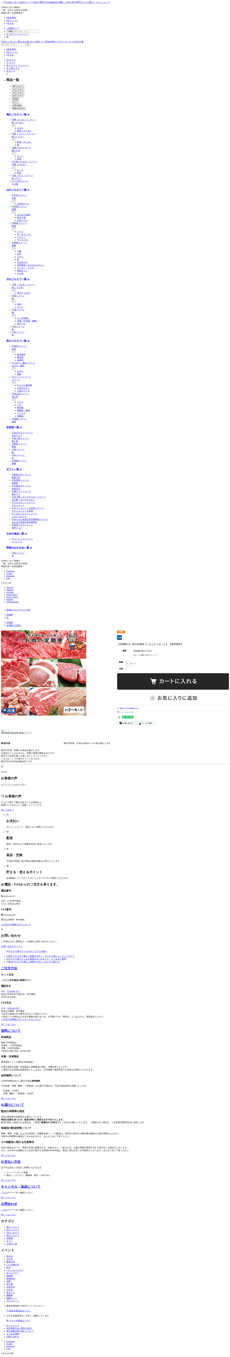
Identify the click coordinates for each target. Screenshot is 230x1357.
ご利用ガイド (12, 28)
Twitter (9, 573)
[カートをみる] (7, 37)
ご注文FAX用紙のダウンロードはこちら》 (21, 1019)
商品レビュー (25, 733)
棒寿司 (20, 357)
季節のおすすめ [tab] (19, 108)
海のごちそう (12, 1227)
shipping (10, 590)
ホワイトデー (12, 1273)
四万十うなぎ (23, 293)
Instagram (10, 576)
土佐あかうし (23, 204)
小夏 (19, 251)
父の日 (9, 1259)
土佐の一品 (11, 1244)
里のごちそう (12, 1235)
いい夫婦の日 (12, 1265)
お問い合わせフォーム (11, 946)
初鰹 (8, 1281)
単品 (19, 159)
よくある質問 (12, 1334)
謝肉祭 (9, 1276)
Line (8, 578)
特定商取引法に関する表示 (19, 1328)
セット (20, 156)
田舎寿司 (21, 354)
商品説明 (14, 733)
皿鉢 (19, 374)
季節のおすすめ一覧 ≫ (19, 547)
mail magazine (12, 602)
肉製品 (20, 416)
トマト (20, 231)
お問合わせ (9, 1204)
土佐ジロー (22, 220)
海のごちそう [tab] (18, 86)
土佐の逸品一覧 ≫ (16, 533)
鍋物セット (11, 1298)
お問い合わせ (12, 1337)
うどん (20, 402)
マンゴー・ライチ (25, 268)
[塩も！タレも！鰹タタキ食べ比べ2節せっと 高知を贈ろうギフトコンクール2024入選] (42, 42)
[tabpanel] (117, 149)
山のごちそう (12, 1230)
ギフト (9, 1241)
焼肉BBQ (10, 1278)
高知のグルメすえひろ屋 (18, 610)
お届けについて (12, 1104)
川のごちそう (12, 1233)
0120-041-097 (13, 1008)
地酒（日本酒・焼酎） (27, 321)
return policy (11, 595)
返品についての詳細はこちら (129, 708)
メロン (20, 257)
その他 (20, 273)
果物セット (22, 271)
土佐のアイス (23, 391)
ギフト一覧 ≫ (14, 469)
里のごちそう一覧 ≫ (18, 340)
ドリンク (21, 413)
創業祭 (9, 1295)
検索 (11, 31)
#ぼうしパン (12, 20)
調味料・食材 (23, 410)
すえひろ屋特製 (24, 385)
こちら (4, 1192)
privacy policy (12, 597)
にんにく (21, 237)
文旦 (19, 254)
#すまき (10, 23)
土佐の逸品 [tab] (17, 105)
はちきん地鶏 (23, 215)
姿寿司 (20, 360)
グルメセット (12, 1301)
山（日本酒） (23, 318)
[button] (10, 60)
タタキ (20, 128)
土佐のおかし (23, 388)
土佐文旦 (10, 1287)
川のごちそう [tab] (18, 92)
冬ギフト (10, 1292)
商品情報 (5, 733)
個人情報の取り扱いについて (20, 1331)
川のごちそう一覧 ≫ (18, 279)
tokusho (9, 599)
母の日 (9, 1256)
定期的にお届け (13, 625)
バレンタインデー (14, 1270)
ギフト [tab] (15, 102)
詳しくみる (6, 810)
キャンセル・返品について (21, 1186)
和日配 (20, 408)
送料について (11, 1030)
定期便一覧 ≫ (14, 427)
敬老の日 (10, 1262)
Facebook (10, 571)
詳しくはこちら (8, 1024)
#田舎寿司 (11, 18)
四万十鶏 (21, 218)
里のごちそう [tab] (18, 96)
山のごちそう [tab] (18, 89)
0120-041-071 (13, 991)
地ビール (21, 324)
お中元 (9, 1290)
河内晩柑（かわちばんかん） (31, 265)
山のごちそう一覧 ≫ (18, 189)
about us (9, 587)
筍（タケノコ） (24, 234)
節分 (8, 1267)
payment (10, 592)
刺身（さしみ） (24, 131)
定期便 (9, 615)
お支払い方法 (10, 1161)
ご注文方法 (9, 968)
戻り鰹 (9, 1284)
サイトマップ (12, 1325)
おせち (20, 371)
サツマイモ (22, 240)
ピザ (19, 405)
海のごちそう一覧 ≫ (18, 114)
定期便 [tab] (15, 99)
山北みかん (22, 262)
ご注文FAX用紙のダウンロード (16, 924)
